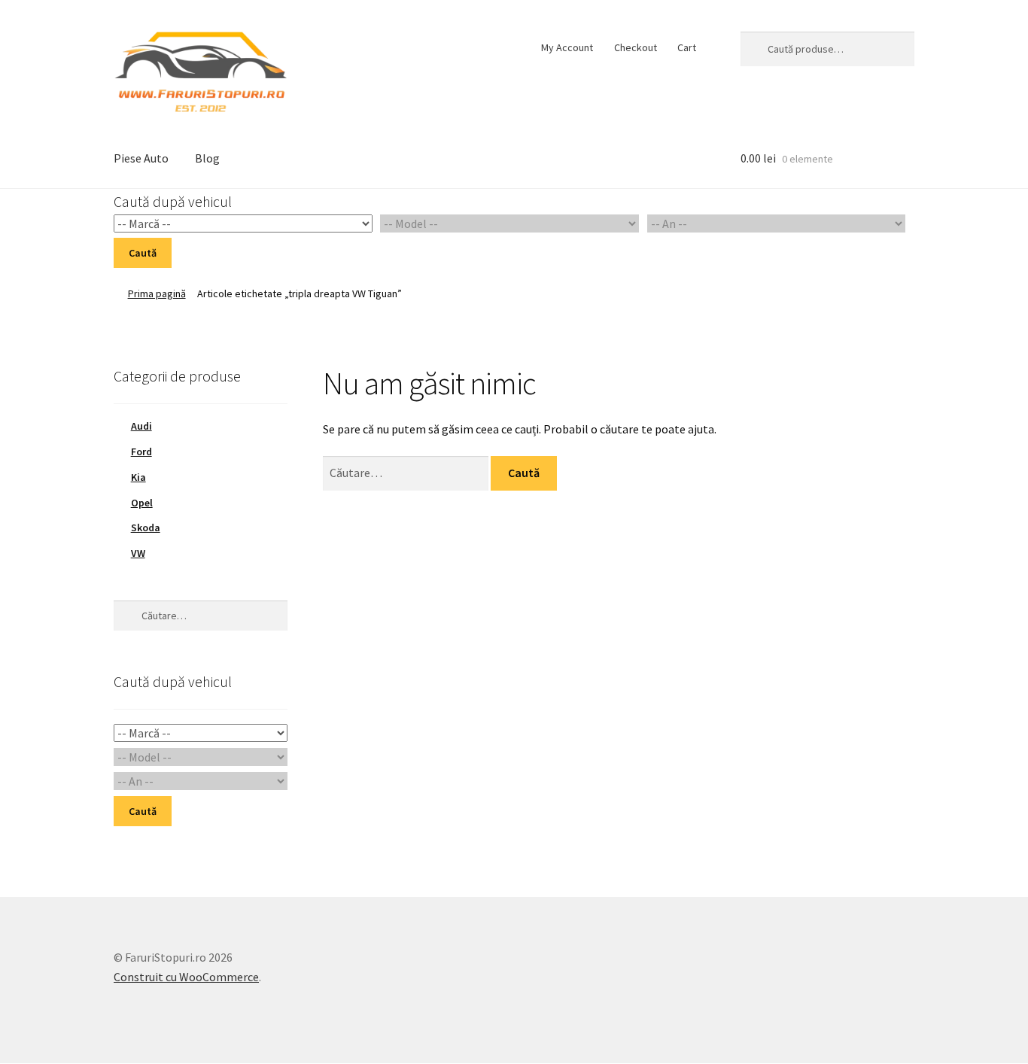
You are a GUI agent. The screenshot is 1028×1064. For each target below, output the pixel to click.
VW (138, 553)
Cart (686, 47)
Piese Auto (141, 158)
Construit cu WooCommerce (186, 976)
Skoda (145, 527)
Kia (138, 477)
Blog (207, 158)
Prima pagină (157, 293)
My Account (567, 47)
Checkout (635, 47)
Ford (141, 451)
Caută (143, 253)
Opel (142, 502)
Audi (141, 426)
